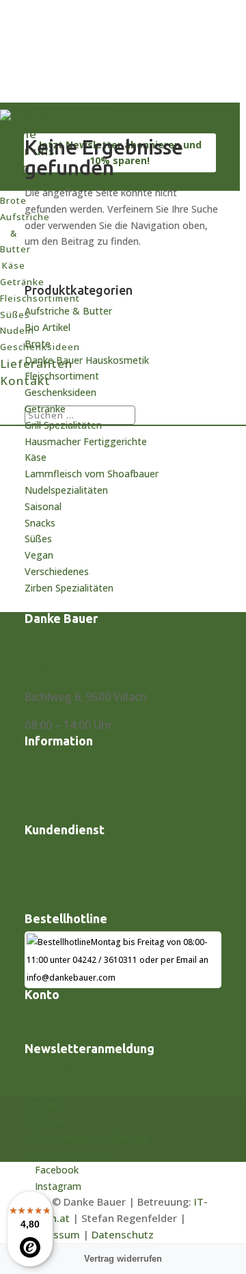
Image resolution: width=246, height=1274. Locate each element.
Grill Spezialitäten (63, 425)
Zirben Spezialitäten (69, 587)
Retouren (49, 868)
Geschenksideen (60, 392)
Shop (15, 167)
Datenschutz (123, 1234)
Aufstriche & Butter (68, 310)
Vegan (39, 554)
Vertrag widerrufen (74, 903)
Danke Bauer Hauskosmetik (87, 360)
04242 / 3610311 (104, 960)
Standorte (51, 813)
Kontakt (46, 850)
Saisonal (43, 506)
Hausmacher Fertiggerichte (86, 441)
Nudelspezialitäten (66, 489)
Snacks (40, 522)
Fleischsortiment (62, 375)
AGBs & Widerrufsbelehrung (97, 885)
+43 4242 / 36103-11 (76, 639)
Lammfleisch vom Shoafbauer (92, 473)
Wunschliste (56, 1033)
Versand (46, 796)
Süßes (38, 538)
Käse (35, 457)
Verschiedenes (57, 571)
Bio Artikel (47, 327)
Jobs (35, 761)
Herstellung (55, 778)
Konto (41, 1015)
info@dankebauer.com (83, 668)
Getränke (45, 408)
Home (18, 134)
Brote (38, 343)
